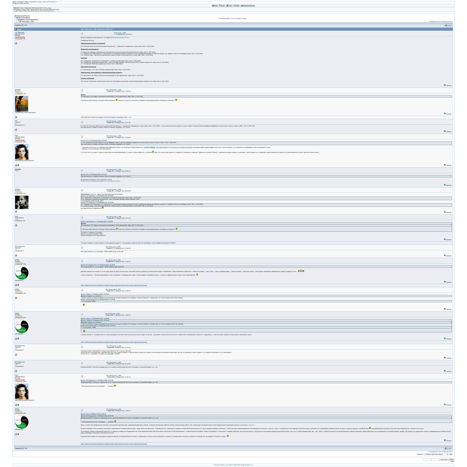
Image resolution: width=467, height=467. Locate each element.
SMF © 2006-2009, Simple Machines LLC (241, 465)
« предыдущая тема (434, 21)
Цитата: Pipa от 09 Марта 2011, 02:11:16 (93, 414)
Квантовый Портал (23, 16)
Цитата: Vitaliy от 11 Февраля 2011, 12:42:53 (95, 294)
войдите (40, 2)
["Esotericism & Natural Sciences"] (18, 285)
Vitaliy (17, 259)
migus (17, 289)
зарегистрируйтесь (51, 2)
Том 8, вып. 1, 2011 (28, 21)
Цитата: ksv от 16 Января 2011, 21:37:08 (94, 140)
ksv (16, 120)
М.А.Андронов (20, 246)
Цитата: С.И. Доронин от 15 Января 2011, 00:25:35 (97, 195)
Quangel (18, 89)
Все (26, 25)
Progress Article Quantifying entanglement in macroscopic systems (100, 181)
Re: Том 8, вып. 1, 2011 (114, 89)
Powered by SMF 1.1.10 (221, 465)
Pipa (16, 135)
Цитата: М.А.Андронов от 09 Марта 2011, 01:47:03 (97, 380)
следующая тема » (447, 21)
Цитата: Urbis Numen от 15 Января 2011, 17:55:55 (97, 221)
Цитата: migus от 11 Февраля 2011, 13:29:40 (95, 318)
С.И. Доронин (19, 32)
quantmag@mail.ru (48, 11)
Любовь (18, 189)
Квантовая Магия (24, 17)
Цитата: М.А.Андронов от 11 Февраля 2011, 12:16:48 (98, 265)
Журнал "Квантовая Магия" (29, 19)
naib (16, 216)
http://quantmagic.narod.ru (121, 37)
